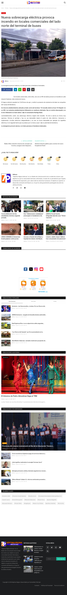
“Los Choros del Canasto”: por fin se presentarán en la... (28, 332)
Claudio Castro (6, 500)
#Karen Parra (41, 500)
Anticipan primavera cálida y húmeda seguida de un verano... (29, 471)
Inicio (2, 8)
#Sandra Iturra (32, 496)
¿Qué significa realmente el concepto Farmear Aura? (27, 462)
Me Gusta (5, 164)
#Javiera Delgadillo (51, 500)
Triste (49, 164)
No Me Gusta (14, 164)
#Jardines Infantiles (50, 503)
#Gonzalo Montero (7, 503)
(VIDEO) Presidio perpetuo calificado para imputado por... (38, 559)
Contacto (37, 585)
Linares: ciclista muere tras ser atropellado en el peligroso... (38, 569)
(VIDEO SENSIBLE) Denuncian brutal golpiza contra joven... (10, 238)
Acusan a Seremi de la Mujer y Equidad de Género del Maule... (33, 238)
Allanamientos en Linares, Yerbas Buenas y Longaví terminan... (38, 549)
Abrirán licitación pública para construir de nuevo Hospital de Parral (49, 144)
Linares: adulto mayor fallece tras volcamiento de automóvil (55, 238)
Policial (6, 8)
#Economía (61, 503)
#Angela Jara (27, 503)
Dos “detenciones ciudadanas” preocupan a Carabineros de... (33, 215)
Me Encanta (23, 164)
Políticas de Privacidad (47, 585)
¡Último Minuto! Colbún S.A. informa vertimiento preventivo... (29, 479)
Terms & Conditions (59, 585)
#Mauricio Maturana (30, 500)
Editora (6, 81)
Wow (57, 164)
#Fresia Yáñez (18, 503)
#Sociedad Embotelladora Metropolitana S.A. (50, 496)
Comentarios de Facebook (11, 248)
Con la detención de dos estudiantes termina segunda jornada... (10, 216)
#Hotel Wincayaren (17, 500)
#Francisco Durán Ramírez (19, 496)
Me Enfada (40, 164)
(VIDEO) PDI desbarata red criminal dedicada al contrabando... (25, 396)
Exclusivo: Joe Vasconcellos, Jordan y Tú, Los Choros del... (29, 306)
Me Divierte (32, 164)
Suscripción (61, 559)
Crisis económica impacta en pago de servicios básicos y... (29, 453)
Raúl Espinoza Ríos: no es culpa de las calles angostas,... (28, 323)
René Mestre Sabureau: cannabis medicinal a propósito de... (29, 340)
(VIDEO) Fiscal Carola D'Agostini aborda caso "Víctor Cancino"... (56, 216)
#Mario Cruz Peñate (38, 503)
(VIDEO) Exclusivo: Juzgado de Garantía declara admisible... (29, 315)
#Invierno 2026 (6, 496)
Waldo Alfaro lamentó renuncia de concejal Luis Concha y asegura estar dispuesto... (18, 144)
